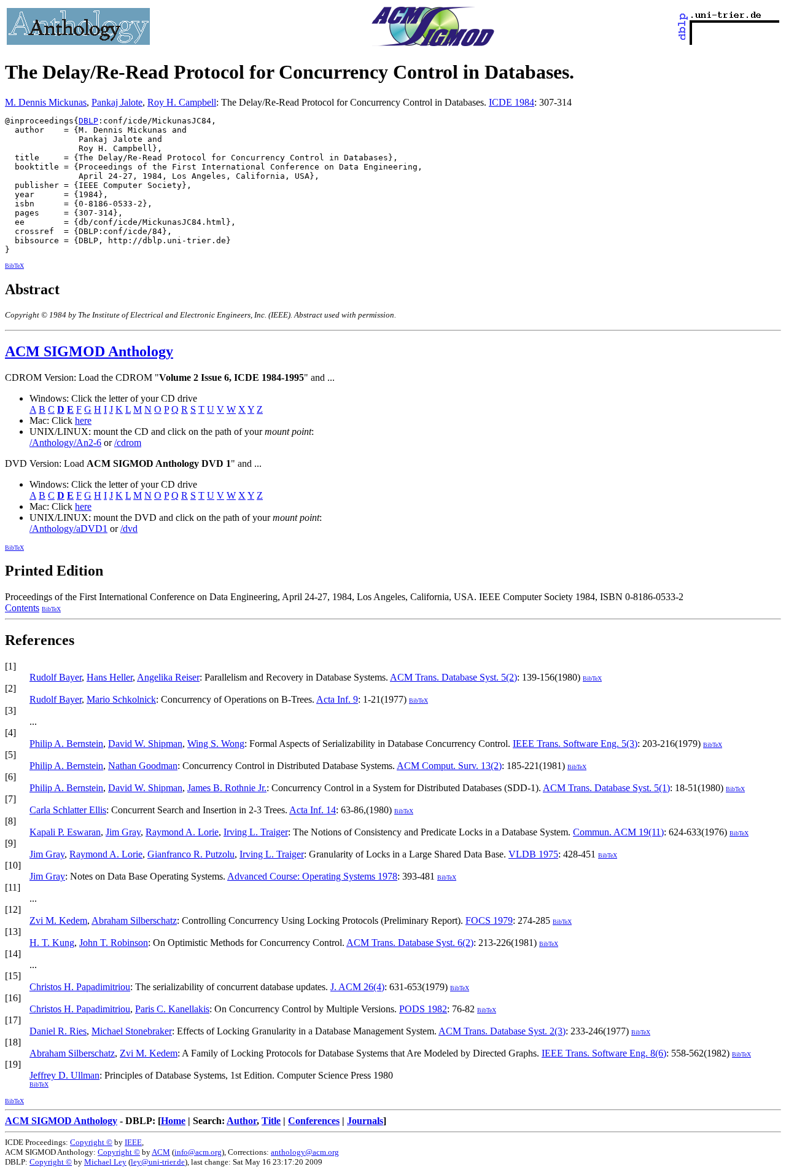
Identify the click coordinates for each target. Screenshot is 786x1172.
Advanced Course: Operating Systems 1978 (312, 876)
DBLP (88, 120)
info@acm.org (198, 1152)
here (83, 420)
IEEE (133, 1142)
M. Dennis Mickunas (46, 102)
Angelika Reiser (168, 677)
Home (173, 1120)
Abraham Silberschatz (134, 920)
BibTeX (14, 265)
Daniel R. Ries (58, 1031)
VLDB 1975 (533, 854)
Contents (22, 608)
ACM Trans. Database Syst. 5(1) (606, 788)
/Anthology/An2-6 (65, 442)
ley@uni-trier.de (158, 1161)
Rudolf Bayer (55, 677)
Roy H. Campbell (181, 102)
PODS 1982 (423, 1009)
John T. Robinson (113, 942)
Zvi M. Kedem (58, 920)
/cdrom (127, 442)
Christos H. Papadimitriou (79, 987)
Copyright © (91, 1142)
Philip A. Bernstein (66, 743)
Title (271, 1120)
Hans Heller (110, 677)
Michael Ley (105, 1161)
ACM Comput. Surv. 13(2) (449, 765)
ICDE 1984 (511, 102)
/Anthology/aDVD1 (68, 528)
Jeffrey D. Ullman (64, 1075)
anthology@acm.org (305, 1152)
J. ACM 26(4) (357, 987)
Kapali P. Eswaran (65, 832)
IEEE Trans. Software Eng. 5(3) (575, 743)
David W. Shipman (145, 743)
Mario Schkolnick (121, 699)
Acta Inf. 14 (312, 810)
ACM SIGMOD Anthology (89, 351)
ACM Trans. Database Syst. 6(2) (409, 942)
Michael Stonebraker (131, 1031)
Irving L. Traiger (256, 832)
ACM (161, 1152)
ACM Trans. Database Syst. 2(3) (502, 1031)
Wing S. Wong (215, 743)
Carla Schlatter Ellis (67, 810)
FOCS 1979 (489, 920)
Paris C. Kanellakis (172, 1009)
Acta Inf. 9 (337, 699)
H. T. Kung (51, 942)
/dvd (129, 528)
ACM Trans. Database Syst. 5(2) (453, 677)
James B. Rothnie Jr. (227, 788)
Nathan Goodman (142, 765)
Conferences (314, 1120)
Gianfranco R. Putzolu (191, 854)
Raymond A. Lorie (182, 832)
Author (242, 1120)
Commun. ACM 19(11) (618, 832)
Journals (365, 1120)
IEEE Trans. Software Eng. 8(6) (604, 1053)
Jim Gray (123, 832)
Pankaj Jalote (116, 102)
